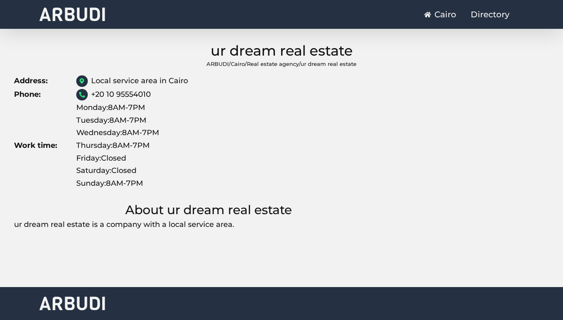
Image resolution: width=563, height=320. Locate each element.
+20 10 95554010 (121, 94)
